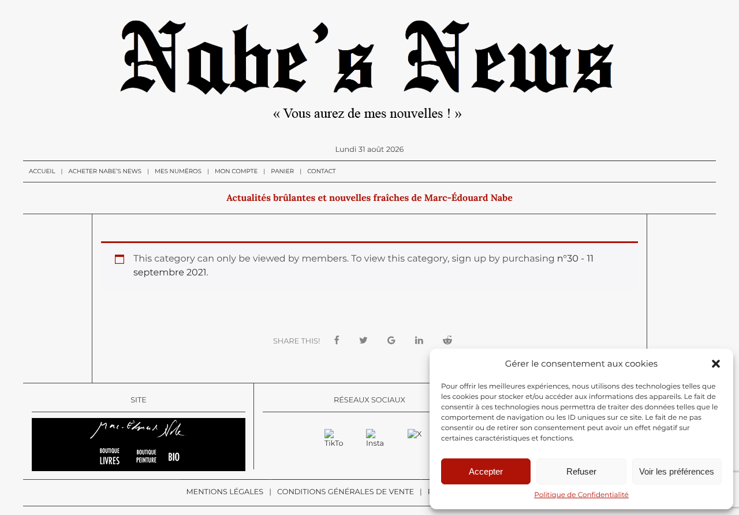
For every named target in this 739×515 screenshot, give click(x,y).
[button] (716, 364)
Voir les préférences (676, 471)
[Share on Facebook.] (337, 341)
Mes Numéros (178, 171)
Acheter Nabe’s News (104, 171)
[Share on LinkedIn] (419, 341)
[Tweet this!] (363, 341)
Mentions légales (224, 492)
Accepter (486, 471)
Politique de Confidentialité (581, 495)
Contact (321, 171)
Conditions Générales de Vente (345, 492)
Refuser (581, 471)
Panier (282, 171)
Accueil (42, 171)
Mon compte (236, 171)
